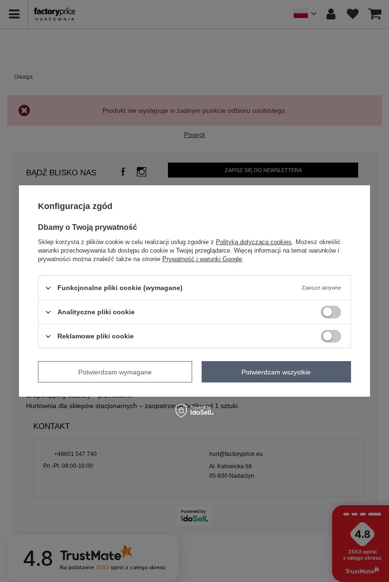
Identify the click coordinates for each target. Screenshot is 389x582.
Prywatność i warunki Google (202, 259)
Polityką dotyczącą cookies (254, 242)
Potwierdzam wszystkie (276, 371)
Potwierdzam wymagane (115, 371)
